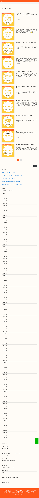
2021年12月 (5, 331)
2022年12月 (5, 302)
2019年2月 (5, 413)
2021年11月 (5, 333)
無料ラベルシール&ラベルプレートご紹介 (10, 477)
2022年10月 (5, 307)
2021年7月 (5, 343)
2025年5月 (5, 232)
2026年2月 (5, 210)
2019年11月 (5, 391)
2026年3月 (5, 208)
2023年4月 (5, 292)
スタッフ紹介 (34, 490)
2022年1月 (5, 328)
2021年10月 (5, 336)
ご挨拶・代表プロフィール (10, 490)
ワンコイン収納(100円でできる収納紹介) (10, 463)
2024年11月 (5, 246)
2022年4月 (5, 321)
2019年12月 (5, 389)
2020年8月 (5, 369)
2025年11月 (5, 217)
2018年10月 (5, 423)
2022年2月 (5, 326)
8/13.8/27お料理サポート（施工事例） (8, 172)
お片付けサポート (17, 490)
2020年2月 (5, 384)
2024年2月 (5, 268)
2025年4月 (5, 234)
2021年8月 (5, 340)
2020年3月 (5, 382)
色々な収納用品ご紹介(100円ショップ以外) (11, 479)
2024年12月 (5, 244)
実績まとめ (5, 465)
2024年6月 (5, 258)
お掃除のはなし (6, 446)
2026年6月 (5, 200)
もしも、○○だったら (7, 455)
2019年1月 (5, 415)
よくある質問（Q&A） (28, 492)
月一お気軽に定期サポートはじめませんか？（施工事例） (12, 184)
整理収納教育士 (21, 491)
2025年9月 (5, 222)
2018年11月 (5, 420)
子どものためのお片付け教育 (6, 492)
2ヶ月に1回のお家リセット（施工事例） (9, 178)
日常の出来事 (5, 470)
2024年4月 (5, 263)
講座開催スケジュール (15, 492)
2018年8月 (5, 427)
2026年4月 (5, 205)
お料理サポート (6, 448)
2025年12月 (5, 215)
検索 (35, 166)
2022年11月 (5, 304)
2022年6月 (5, 316)
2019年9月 (5, 396)
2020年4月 (5, 379)
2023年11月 (5, 275)
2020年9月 (5, 367)
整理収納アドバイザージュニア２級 (30, 491)
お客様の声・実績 (6, 491)
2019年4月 (5, 408)
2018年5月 (5, 430)
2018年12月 (5, 418)
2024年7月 (5, 256)
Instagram (5, 443)
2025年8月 (5, 225)
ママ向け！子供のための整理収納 (9, 460)
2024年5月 (5, 261)
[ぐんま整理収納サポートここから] (1, 1)
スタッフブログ (6, 458)
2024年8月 (5, 253)
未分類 (4, 472)
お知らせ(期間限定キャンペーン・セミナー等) (11, 453)
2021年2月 (5, 355)
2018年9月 (5, 425)
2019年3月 (5, 411)
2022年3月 (5, 324)
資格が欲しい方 (6, 482)
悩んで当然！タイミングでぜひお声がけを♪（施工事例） (12, 175)
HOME (4, 490)
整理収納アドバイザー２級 (14, 491)
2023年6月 (5, 287)
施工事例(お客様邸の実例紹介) (8, 467)
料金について (22, 492)
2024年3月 (5, 266)
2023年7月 (5, 285)
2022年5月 (5, 319)
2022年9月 (5, 309)
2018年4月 (5, 432)
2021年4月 (5, 350)
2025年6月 (5, 229)
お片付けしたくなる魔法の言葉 (8, 450)
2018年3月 (5, 435)
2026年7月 (5, 198)
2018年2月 (5, 437)
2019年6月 (5, 403)
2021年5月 (5, 348)
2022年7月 (5, 314)
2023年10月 (5, 278)
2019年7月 (5, 401)
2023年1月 (5, 299)
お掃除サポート (23, 490)
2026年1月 (5, 212)
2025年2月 (5, 239)
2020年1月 (5, 386)
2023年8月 (5, 282)
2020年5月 (5, 377)
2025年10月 (5, 220)
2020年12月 (5, 360)
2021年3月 (5, 353)
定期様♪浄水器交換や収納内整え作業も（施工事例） (11, 181)
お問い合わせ (34, 492)
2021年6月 (5, 345)
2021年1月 (5, 357)
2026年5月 (5, 203)
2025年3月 (5, 237)
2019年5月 (5, 406)
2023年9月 (5, 280)
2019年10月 (5, 394)
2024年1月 (5, 270)
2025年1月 (5, 241)
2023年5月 (5, 290)
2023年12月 (5, 273)
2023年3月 (5, 295)
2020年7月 (5, 372)
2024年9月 (5, 251)
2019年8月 (5, 398)
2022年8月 (5, 311)
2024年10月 (5, 249)
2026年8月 (5, 196)
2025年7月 (5, 227)
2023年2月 (5, 297)
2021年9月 (5, 338)
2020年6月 (5, 374)
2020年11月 (5, 362)
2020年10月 (5, 365)
